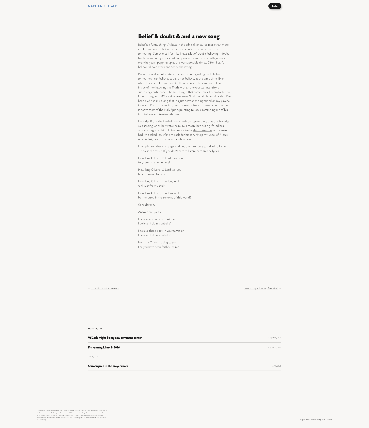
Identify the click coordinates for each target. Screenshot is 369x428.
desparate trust (202, 130)
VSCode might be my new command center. (115, 337)
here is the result (151, 151)
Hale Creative (327, 419)
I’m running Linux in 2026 (103, 347)
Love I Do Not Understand (105, 288)
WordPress (314, 419)
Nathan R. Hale (102, 6)
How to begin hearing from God (261, 288)
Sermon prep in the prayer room (108, 366)
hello (274, 6)
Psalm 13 (178, 125)
